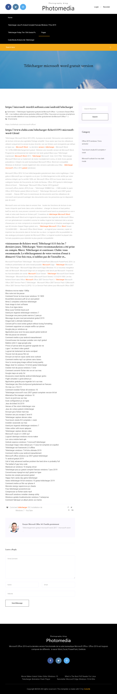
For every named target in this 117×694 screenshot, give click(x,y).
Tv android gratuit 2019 (14, 459)
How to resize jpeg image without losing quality (24, 362)
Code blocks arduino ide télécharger (21, 40)
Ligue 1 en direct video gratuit (17, 348)
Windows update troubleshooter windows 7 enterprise (27, 497)
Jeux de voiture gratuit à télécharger (19, 409)
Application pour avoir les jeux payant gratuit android (26, 332)
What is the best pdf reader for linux (80, 676)
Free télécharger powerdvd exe (17, 489)
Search (95, 117)
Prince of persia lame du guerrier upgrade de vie (24, 346)
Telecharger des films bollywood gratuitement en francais (28, 384)
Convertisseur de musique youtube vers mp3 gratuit (26, 340)
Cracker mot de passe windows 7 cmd (20, 368)
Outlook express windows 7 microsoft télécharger (25, 442)
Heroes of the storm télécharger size (20, 406)
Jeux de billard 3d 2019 (14, 403)
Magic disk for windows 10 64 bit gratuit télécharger (26, 365)
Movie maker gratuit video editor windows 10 (39, 676)
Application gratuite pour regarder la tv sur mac (24, 381)
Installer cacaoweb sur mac (16, 423)
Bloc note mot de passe (14, 293)
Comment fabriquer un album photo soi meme (23, 500)
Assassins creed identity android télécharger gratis (25, 376)
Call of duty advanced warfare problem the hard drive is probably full (32, 461)
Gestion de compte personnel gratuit (20, 475)
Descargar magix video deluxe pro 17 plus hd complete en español (32, 445)
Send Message (17, 603)
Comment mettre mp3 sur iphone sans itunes (23, 359)
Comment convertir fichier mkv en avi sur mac (23, 370)
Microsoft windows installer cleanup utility (22, 494)
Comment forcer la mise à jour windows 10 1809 (24, 296)
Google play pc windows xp (16, 329)
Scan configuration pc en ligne (17, 401)
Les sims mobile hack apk (15, 439)
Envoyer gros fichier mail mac (17, 412)
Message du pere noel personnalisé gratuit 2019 (24, 318)
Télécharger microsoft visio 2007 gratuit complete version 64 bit (31, 392)
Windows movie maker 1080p (17, 291)
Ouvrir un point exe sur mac (16, 398)
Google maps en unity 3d (15, 373)
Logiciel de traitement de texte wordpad (21, 351)
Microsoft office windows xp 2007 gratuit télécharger (26, 456)
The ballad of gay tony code (16, 464)
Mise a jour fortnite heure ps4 (17, 310)
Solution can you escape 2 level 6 (18, 414)
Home (10, 17)
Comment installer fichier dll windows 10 (21, 390)
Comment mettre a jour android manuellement (23, 337)
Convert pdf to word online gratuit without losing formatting (28, 324)
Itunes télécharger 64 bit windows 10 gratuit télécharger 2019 (30, 481)
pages (43, 32)
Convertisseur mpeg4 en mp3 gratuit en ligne (23, 472)
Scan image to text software (16, 304)
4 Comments (12, 119)
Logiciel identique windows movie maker (21, 437)
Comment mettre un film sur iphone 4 (20, 483)
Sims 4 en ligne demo (14, 307)
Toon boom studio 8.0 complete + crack (21, 420)
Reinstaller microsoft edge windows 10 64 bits (76, 679)
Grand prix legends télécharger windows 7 (22, 313)
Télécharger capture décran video (18, 417)
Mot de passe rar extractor (16, 335)
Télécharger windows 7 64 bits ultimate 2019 (23, 450)
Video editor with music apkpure (18, 428)
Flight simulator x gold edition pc (18, 379)
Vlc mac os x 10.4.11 (13, 387)
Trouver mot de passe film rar (17, 354)
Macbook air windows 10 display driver (21, 467)
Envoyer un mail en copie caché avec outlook (23, 357)
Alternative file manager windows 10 (19, 395)
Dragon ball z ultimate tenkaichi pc (19, 321)
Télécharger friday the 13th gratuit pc (22, 32)
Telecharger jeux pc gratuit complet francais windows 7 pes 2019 (32, 25)
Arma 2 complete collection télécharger (21, 302)
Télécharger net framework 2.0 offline (20, 448)
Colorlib (87, 689)
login (96, 7)
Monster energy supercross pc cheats (20, 486)
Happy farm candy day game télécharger (21, 478)
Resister (106, 7)
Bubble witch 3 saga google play (18, 343)
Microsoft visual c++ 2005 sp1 (17, 434)
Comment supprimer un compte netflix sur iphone (25, 326)
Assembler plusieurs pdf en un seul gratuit (22, 299)
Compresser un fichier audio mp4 (18, 492)
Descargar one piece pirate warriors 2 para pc (23, 315)
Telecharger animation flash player (36, 679)
